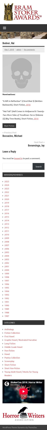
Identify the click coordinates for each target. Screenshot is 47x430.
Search (39, 166)
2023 (7, 188)
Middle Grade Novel (13, 347)
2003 (7, 259)
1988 (7, 312)
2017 (7, 209)
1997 (7, 280)
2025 (7, 181)
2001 (7, 266)
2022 (7, 192)
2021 (7, 195)
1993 (7, 294)
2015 (7, 217)
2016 (28, 104)
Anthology (9, 329)
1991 (7, 301)
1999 (7, 273)
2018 (7, 206)
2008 (7, 241)
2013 (7, 224)
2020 (7, 199)
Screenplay (9, 361)
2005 (7, 252)
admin (18, 49)
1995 (7, 287)
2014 (36, 118)
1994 (7, 291)
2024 (7, 185)
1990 (7, 305)
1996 (7, 284)
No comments (29, 49)
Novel (7, 354)
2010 (7, 234)
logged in (18, 158)
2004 (7, 255)
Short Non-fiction (12, 368)
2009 (7, 238)
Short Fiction (9, 126)
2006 (7, 248)
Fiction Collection (12, 332)
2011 (7, 231)
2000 (7, 270)
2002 (7, 263)
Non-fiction (10, 350)
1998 (7, 277)
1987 (7, 316)
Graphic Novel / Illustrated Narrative (21, 340)
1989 (7, 309)
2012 (7, 227)
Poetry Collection (12, 357)
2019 (7, 202)
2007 (7, 245)
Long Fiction (10, 343)
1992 (7, 298)
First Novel (9, 336)
